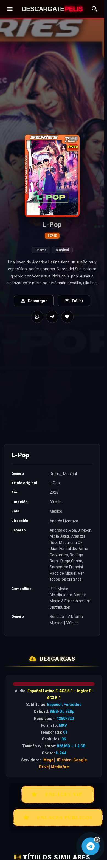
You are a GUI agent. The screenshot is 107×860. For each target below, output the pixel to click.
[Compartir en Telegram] (52, 317)
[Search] (94, 9)
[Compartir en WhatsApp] (37, 317)
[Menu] (9, 9)
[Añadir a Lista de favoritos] (67, 317)
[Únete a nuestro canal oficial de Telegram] (90, 846)
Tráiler (77, 301)
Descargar (37, 301)
